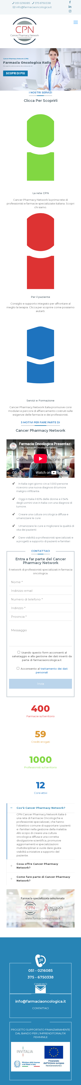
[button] (40, 831)
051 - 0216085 (40, 970)
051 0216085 (22, 3)
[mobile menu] (75, 22)
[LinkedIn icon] (69, 6)
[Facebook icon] (69, 2)
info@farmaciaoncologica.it (34, 7)
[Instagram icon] (70, 11)
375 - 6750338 (40, 977)
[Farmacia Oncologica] (24, 31)
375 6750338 (43, 3)
